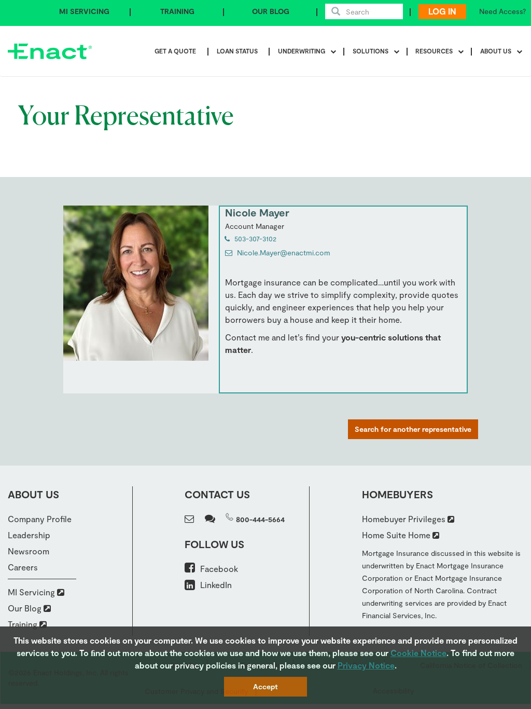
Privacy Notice (366, 665)
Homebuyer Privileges (405, 519)
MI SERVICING (84, 11)
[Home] (50, 50)
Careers (23, 567)
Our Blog (26, 608)
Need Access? (502, 11)
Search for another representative (413, 429)
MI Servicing (32, 592)
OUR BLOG (270, 11)
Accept (265, 686)
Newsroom (28, 551)
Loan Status (237, 50)
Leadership (29, 535)
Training (23, 624)
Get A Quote (175, 50)
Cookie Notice (418, 653)
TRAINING (177, 11)
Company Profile (40, 519)
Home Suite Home (397, 535)
